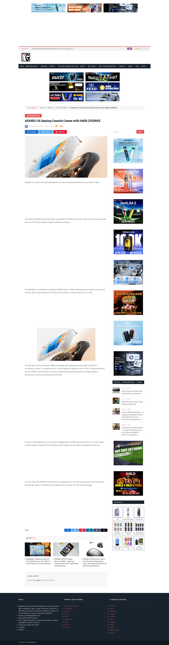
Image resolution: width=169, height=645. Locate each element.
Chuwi (112, 609)
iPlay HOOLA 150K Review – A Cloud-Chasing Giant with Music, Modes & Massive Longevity (132, 431)
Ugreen (112, 633)
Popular (117, 382)
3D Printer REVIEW (128, 382)
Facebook (21, 627)
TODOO (67, 627)
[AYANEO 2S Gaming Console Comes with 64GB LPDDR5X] (66, 157)
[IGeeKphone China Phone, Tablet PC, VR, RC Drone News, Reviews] (26, 57)
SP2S (66, 622)
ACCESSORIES (33, 115)
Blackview (113, 611)
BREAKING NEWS (31, 66)
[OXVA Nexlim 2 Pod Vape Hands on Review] (116, 401)
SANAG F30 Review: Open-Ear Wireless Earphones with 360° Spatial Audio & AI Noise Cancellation (95, 562)
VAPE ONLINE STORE (71, 606)
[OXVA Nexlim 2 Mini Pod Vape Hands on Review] (116, 390)
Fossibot (113, 614)
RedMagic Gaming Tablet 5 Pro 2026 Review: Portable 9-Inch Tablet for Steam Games (38, 561)
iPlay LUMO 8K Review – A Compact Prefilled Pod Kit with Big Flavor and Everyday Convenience (133, 415)
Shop (143, 66)
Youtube (21, 629)
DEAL (137, 66)
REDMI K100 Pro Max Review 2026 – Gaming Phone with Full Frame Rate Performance (66, 562)
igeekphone (32, 642)
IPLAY (66, 625)
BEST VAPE (92, 66)
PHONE (51, 66)
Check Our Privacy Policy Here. (28, 618)
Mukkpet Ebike (114, 630)
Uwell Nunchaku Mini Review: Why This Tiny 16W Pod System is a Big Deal (53, 49)
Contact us (21, 615)
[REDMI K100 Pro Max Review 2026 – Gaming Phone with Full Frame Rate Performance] (66, 549)
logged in (39, 580)
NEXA (66, 617)
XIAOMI (139, 382)
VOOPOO (67, 611)
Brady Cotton (37, 126)
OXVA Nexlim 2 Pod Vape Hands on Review (132, 403)
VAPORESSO (68, 609)
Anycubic (113, 622)
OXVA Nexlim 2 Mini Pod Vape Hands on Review (132, 392)
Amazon (44, 66)
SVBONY (113, 606)
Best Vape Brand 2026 (107, 66)
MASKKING (68, 619)
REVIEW (121, 66)
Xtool (111, 625)
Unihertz (112, 617)
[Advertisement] (84, 29)
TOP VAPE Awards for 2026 (68, 66)
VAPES (82, 66)
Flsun (111, 619)
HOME (21, 66)
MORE (130, 66)
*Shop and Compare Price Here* (28, 625)
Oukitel (112, 627)
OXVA (66, 614)
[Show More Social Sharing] (69, 132)
